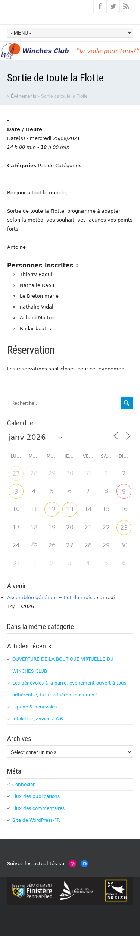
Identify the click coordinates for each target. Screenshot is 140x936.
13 (70, 509)
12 (52, 509)
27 (16, 473)
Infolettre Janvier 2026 (37, 718)
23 (124, 527)
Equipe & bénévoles (34, 707)
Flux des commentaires (38, 808)
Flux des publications (36, 796)
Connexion (24, 784)
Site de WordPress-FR (36, 820)
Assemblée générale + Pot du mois (50, 597)
